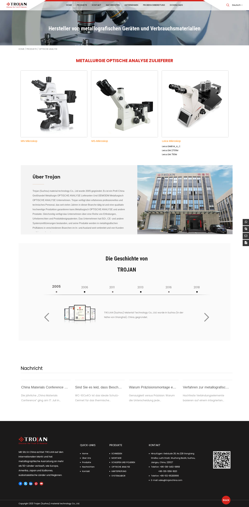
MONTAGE (116, 458)
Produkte (32, 49)
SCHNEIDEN (117, 453)
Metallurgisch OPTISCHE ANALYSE (94, 209)
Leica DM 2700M (170, 150)
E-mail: (166, 480)
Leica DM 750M (169, 154)
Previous (46, 317)
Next (206, 317)
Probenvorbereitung (154, 5)
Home (69, 5)
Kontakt (86, 471)
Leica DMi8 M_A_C (171, 146)
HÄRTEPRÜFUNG (119, 471)
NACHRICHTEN (113, 5)
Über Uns (86, 458)
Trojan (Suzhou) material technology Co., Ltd (55, 191)
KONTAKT (96, 5)
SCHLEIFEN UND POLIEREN (123, 462)
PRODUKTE (82, 5)
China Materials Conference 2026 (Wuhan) (53, 387)
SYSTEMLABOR (118, 475)
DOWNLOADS (176, 5)
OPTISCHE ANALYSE (121, 466)
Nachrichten (88, 466)
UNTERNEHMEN (131, 5)
